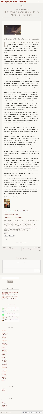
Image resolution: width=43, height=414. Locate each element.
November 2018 (4, 360)
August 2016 (4, 371)
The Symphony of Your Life (13, 1)
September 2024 (5, 336)
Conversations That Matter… (14, 310)
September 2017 (4, 364)
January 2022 (4, 341)
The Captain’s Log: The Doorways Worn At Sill (32, 249)
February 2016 (4, 375)
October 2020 (4, 353)
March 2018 (4, 361)
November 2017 (4, 363)
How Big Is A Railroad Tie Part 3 (9, 248)
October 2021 (4, 343)
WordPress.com (4, 406)
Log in (3, 402)
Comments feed (4, 405)
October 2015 (4, 378)
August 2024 (4, 337)
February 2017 (4, 367)
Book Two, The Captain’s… (11, 313)
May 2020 (3, 354)
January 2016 (4, 377)
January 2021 (4, 350)
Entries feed (4, 403)
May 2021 (3, 347)
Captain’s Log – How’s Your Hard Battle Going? (10, 298)
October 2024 (4, 334)
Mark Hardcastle (7, 307)
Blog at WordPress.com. (6, 412)
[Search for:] (38, 1)
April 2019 (3, 357)
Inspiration (4, 389)
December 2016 (4, 370)
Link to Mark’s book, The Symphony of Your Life (16, 210)
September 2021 (4, 344)
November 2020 (4, 351)
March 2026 (4, 330)
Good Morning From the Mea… (13, 319)
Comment (36, 270)
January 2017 (4, 368)
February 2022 (4, 340)
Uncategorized (23, 242)
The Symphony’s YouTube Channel (13, 217)
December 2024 (4, 331)
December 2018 (4, 358)
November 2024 (4, 333)
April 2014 (3, 380)
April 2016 (3, 373)
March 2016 (4, 374)
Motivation (3, 390)
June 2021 (3, 346)
